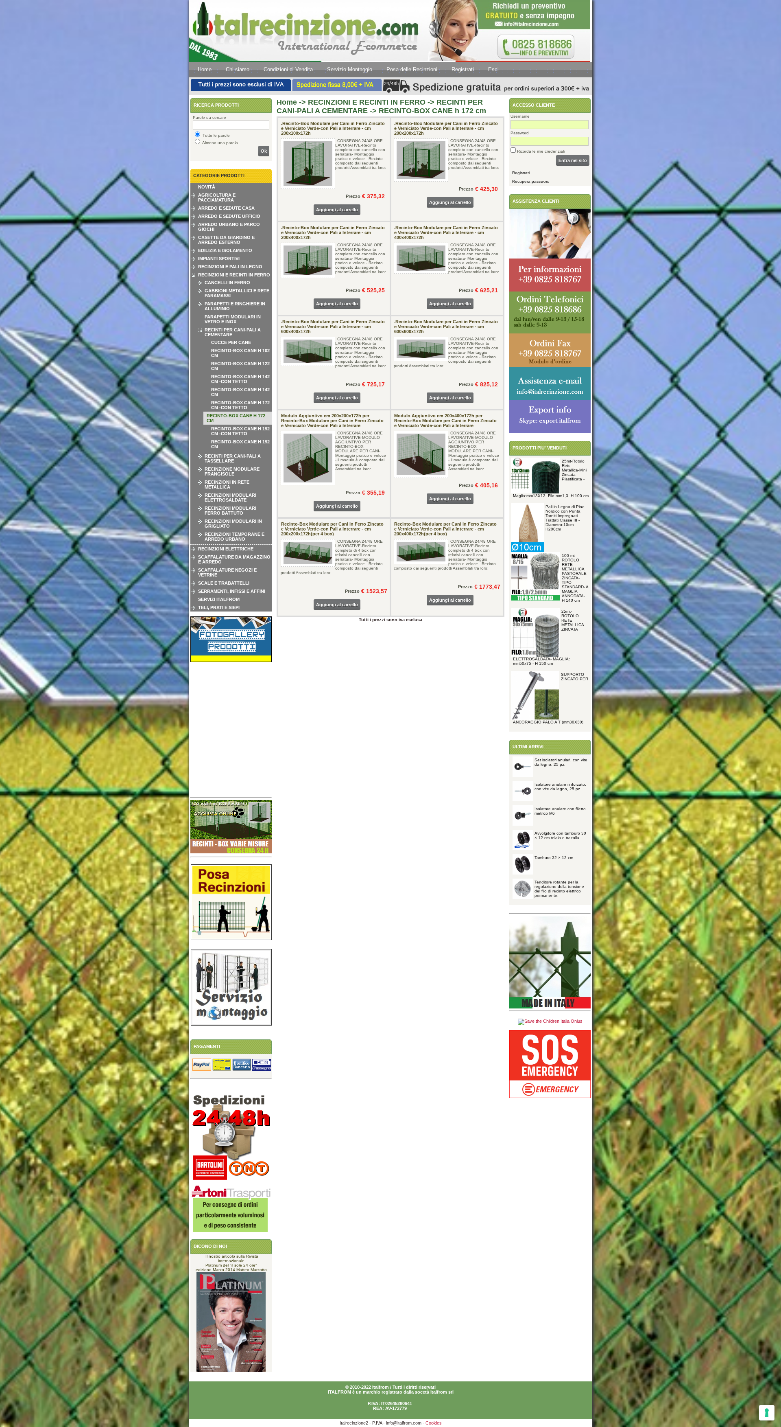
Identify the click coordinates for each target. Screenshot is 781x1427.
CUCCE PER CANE (231, 342)
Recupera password (531, 181)
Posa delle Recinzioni (411, 69)
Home (205, 69)
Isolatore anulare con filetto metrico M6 (560, 811)
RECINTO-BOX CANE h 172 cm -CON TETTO (240, 405)
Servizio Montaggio (349, 69)
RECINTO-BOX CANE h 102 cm (240, 353)
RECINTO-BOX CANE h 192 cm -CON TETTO (240, 431)
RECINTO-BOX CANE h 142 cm (240, 392)
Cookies (433, 1422)
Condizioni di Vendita (288, 69)
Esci (493, 69)
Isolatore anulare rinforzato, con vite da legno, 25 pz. (560, 786)
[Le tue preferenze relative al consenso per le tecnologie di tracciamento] (766, 1412)
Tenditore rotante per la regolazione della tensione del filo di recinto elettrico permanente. (559, 889)
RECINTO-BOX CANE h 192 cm (240, 444)
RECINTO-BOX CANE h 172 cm (236, 418)
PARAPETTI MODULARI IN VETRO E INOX (233, 319)
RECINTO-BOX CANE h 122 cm (240, 366)
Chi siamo (237, 69)
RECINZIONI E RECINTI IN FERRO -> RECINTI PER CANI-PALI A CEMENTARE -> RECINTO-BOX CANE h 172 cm (381, 106)
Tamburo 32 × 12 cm (553, 857)
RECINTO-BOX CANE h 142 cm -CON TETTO (240, 379)
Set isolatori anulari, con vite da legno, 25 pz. (560, 762)
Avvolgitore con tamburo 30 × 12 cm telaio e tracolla (560, 835)
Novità (206, 186)
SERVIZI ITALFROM (219, 599)
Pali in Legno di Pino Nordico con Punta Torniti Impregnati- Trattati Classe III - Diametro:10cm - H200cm (565, 517)
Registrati (463, 69)
